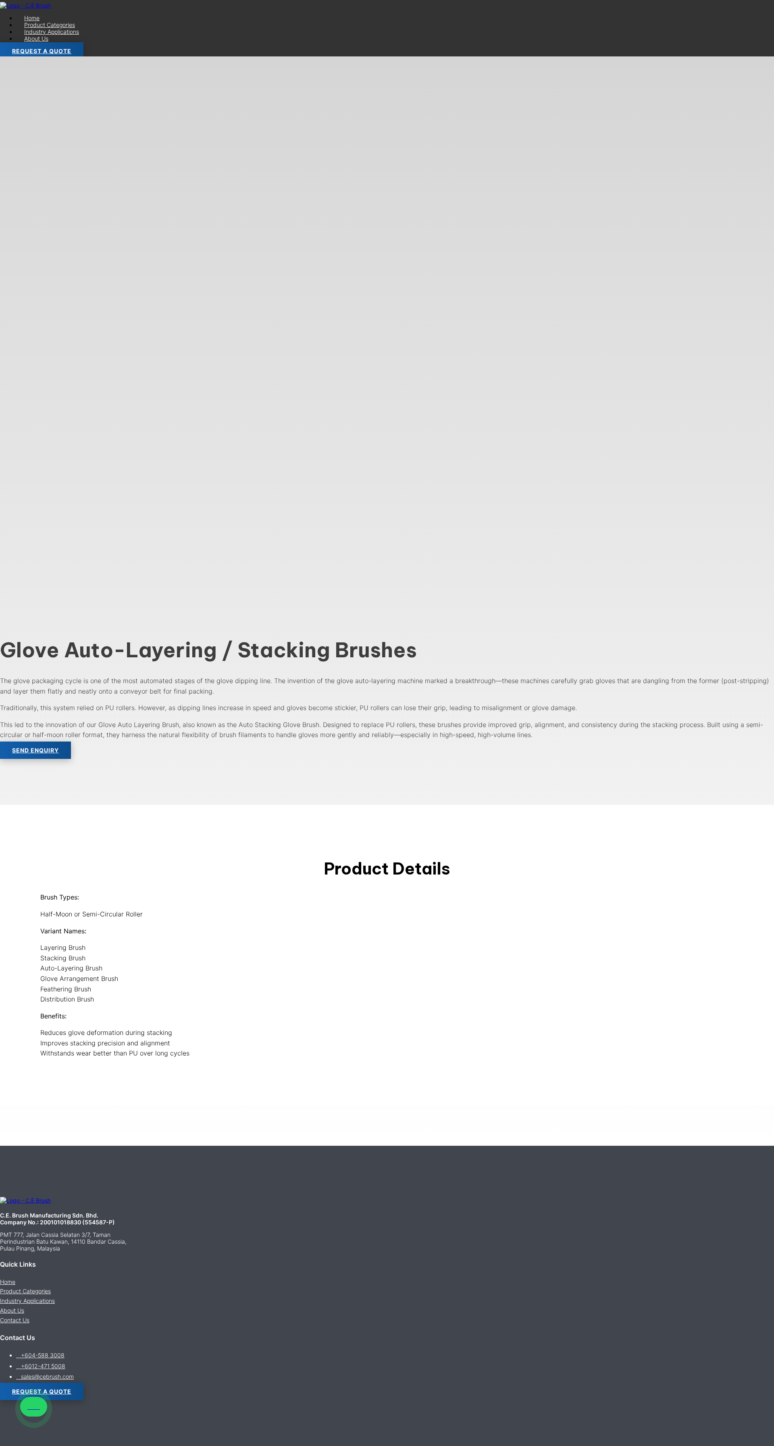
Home (32, 18)
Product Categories (49, 24)
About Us (36, 38)
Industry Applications (51, 31)
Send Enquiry (35, 750)
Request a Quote (41, 51)
